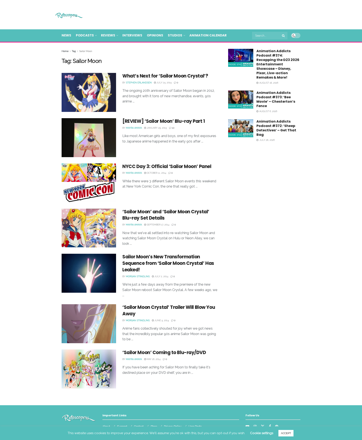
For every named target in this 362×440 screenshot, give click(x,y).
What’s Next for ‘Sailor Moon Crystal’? (165, 76)
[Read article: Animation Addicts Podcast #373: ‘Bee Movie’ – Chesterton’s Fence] (240, 100)
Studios (175, 35)
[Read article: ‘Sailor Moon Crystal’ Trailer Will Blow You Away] (89, 323)
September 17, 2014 (157, 224)
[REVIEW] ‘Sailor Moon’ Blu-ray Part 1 (163, 121)
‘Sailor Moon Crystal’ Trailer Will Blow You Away (168, 310)
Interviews (132, 35)
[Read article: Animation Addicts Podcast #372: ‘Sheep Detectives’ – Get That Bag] (240, 128)
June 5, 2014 (161, 320)
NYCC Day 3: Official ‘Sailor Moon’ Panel (166, 166)
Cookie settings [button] (261, 433)
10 (172, 128)
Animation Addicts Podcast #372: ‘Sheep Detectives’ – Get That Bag (276, 128)
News (66, 35)
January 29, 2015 (156, 128)
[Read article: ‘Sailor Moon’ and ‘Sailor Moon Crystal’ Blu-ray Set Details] (89, 228)
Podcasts (85, 35)
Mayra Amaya (134, 128)
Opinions (155, 35)
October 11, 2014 (156, 173)
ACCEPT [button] (286, 433)
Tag (74, 51)
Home (65, 51)
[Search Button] (283, 35)
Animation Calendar (208, 35)
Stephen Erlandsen (139, 82)
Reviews (108, 35)
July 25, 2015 (164, 82)
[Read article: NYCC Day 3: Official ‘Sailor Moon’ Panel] (89, 182)
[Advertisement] (224, 14)
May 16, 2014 (153, 359)
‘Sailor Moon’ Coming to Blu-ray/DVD (164, 352)
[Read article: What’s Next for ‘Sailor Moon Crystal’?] (89, 92)
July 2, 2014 (161, 276)
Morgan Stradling (138, 276)
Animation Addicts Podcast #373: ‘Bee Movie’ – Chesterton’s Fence (275, 99)
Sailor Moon (85, 51)
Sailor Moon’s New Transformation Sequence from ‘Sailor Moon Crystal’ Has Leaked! (168, 263)
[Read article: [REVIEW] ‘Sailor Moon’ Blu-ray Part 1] (89, 137)
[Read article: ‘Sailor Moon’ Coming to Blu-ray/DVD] (89, 368)
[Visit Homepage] (63, 15)
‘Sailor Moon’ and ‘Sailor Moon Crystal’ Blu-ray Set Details (165, 214)
